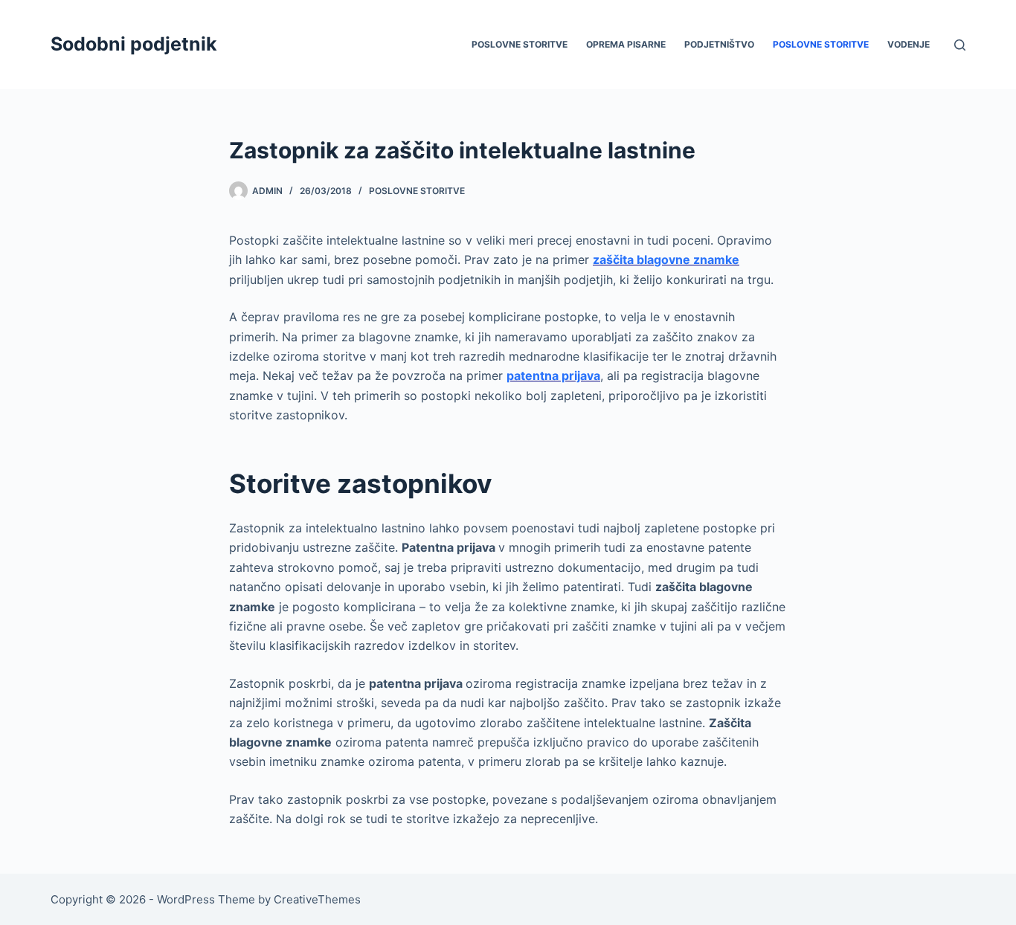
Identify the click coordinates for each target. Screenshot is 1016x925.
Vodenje (908, 44)
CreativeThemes (317, 899)
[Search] (959, 45)
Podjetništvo (719, 44)
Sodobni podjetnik (134, 44)
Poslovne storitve (520, 44)
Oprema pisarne (626, 44)
